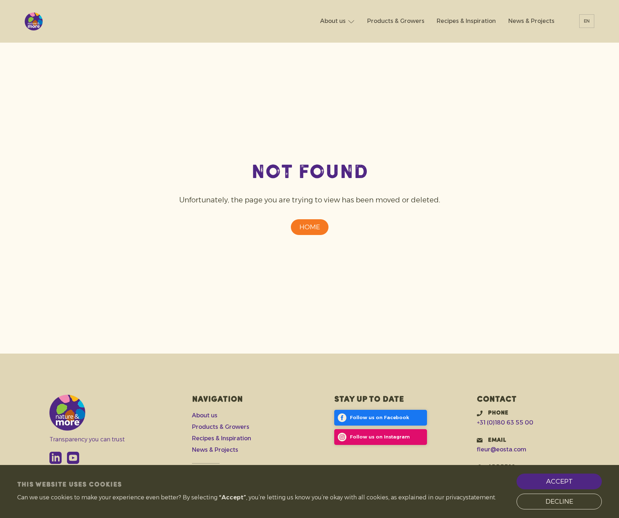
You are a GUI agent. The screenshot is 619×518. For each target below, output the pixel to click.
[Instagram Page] (380, 437)
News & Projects (531, 21)
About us (333, 21)
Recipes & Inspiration (466, 21)
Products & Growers (395, 21)
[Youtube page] (73, 458)
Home (309, 227)
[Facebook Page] (380, 418)
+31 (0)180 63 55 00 (505, 422)
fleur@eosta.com (501, 449)
